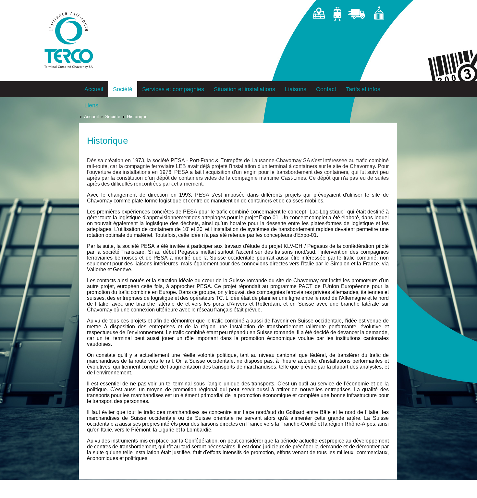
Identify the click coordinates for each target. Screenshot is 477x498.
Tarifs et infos (363, 89)
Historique (137, 116)
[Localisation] (318, 15)
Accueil (93, 89)
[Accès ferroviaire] (337, 15)
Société (122, 89)
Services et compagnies (173, 89)
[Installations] (379, 15)
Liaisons (295, 89)
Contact (326, 89)
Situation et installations (244, 89)
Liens (91, 105)
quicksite (108, 494)
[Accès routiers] (357, 15)
